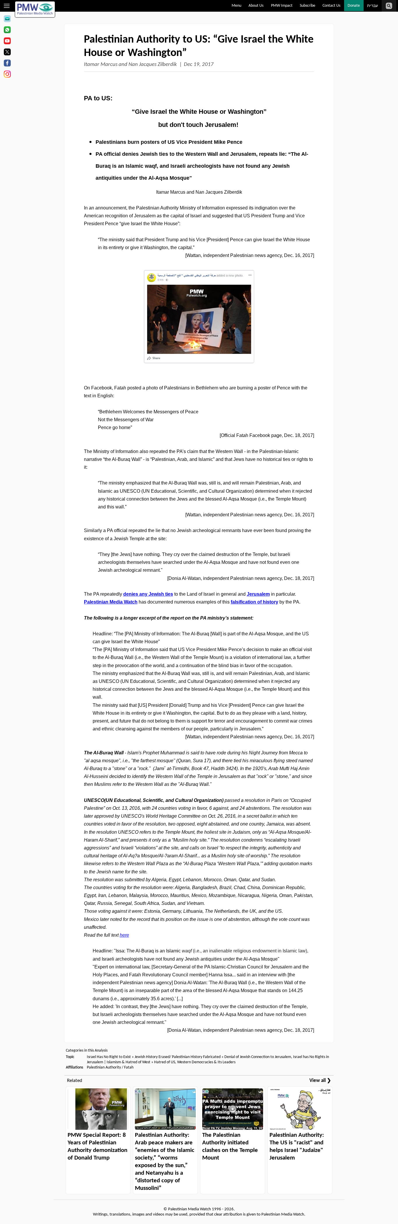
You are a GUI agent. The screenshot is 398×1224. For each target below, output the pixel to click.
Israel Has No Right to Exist (109, 1057)
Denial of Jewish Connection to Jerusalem (257, 1057)
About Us (256, 6)
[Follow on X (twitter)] (7, 52)
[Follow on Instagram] (7, 75)
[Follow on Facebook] (7, 63)
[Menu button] (7, 6)
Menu (236, 6)
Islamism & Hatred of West (128, 1062)
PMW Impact (282, 6)
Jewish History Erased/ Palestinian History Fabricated (178, 1057)
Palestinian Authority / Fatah (110, 1067)
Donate (354, 6)
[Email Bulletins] (7, 19)
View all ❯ (320, 1080)
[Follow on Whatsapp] (7, 30)
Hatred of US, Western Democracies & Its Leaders (194, 1062)
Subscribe (307, 6)
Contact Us (331, 6)
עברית (372, 6)
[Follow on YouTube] (7, 41)
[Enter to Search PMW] (389, 6)
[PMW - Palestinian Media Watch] (35, 9)
